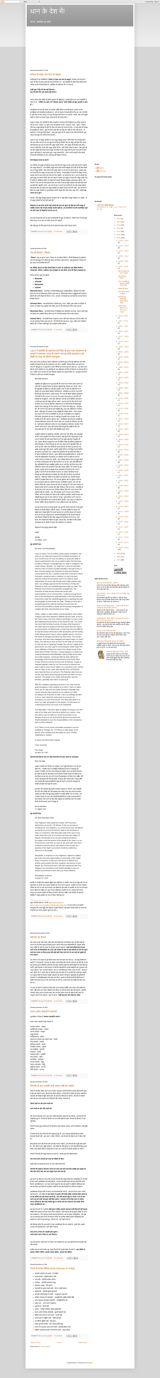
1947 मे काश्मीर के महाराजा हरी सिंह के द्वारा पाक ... (123, 283)
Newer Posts (35, 1342)
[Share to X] (72, 231)
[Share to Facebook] (74, 231)
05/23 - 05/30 (123, 445)
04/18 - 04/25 (123, 470)
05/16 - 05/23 (123, 450)
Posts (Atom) (45, 1346)
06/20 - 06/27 (123, 424)
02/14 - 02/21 (123, 517)
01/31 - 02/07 (123, 527)
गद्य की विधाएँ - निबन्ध (40, 252)
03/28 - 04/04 (123, 486)
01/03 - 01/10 (123, 548)
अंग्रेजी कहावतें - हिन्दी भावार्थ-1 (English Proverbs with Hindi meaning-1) (113, 619)
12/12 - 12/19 (123, 251)
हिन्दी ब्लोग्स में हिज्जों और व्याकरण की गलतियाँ (110, 641)
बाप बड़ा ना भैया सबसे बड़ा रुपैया (106, 631)
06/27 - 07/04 (123, 419)
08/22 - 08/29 (123, 377)
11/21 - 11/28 (123, 266)
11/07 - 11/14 (123, 321)
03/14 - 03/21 (123, 496)
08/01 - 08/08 (123, 393)
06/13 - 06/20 (123, 429)
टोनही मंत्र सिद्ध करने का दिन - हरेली (117, 651)
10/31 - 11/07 (123, 326)
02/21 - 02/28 (123, 511)
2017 (119, 219)
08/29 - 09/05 (123, 372)
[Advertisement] (72, 29)
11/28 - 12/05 (123, 261)
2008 (119, 557)
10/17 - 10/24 (123, 336)
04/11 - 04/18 (123, 475)
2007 (119, 560)
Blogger (90, 1363)
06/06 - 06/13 (123, 434)
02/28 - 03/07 (123, 506)
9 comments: (58, 916)
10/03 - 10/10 (123, 347)
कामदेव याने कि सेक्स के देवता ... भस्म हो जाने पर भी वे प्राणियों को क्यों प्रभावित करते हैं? (112, 607)
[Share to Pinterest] (76, 231)
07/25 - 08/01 (123, 398)
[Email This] (67, 231)
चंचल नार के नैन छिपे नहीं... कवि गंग (107, 583)
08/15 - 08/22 (123, 383)
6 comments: (58, 231)
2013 (119, 228)
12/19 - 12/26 (123, 246)
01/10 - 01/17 (123, 542)
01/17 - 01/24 (123, 537)
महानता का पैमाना (38, 937)
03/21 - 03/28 (123, 491)
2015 (119, 222)
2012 (119, 231)
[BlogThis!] (69, 231)
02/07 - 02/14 (123, 522)
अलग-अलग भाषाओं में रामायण (43, 1011)
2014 (119, 225)
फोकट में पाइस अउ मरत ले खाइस (45, 74)
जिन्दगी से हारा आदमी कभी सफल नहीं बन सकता (52, 1085)
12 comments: (59, 1258)
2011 (119, 234)
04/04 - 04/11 (123, 480)
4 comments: (58, 329)
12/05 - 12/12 (123, 256)
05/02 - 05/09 (123, 460)
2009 (119, 553)
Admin (101, 168)
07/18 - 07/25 (123, 403)
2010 (119, 238)
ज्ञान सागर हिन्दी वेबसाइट (105, 205)
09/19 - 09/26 (123, 357)
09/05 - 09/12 (123, 367)
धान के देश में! (47, 11)
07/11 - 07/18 (123, 408)
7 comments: (58, 1336)
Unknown (102, 171)
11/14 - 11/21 (123, 316)
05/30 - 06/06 (123, 439)
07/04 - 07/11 (123, 414)
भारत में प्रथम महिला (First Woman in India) (52, 1268)
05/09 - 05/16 (123, 455)
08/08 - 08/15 (123, 388)
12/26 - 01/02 (123, 240)
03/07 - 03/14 (123, 501)
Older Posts (82, 1342)
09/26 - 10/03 (123, 352)
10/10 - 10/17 (123, 341)
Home (59, 1342)
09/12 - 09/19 (123, 362)
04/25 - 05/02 (123, 465)
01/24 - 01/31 (123, 532)
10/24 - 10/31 (123, 331)
